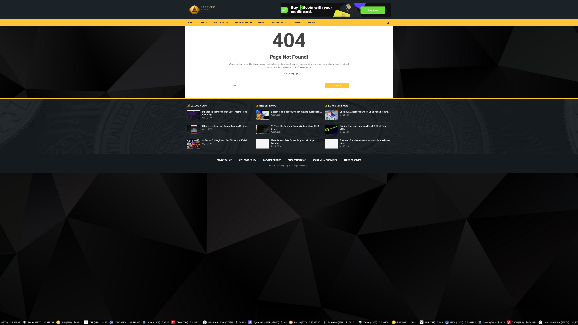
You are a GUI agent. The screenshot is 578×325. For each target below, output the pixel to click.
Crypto (203, 22)
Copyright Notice (272, 160)
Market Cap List (280, 22)
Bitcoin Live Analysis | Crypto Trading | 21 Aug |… (226, 126)
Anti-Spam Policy (247, 160)
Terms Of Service (352, 160)
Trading (311, 22)
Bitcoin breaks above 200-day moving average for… (296, 112)
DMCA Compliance (297, 160)
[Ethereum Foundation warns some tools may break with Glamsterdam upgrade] (331, 144)
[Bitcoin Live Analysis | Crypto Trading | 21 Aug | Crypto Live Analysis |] (193, 129)
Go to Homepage (290, 74)
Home (191, 22)
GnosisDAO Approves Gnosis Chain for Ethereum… (364, 112)
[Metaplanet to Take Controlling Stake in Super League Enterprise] (262, 144)
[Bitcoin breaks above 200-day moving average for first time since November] (262, 115)
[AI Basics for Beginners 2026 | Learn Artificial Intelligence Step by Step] (193, 144)
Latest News (219, 22)
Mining (297, 22)
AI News (262, 22)
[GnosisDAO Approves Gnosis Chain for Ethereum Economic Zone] (331, 115)
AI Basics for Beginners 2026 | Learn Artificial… (225, 140)
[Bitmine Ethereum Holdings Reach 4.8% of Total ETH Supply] (331, 129)
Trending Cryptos (243, 22)
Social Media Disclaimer (325, 160)
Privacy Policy (224, 160)
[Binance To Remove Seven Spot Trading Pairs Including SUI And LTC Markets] (193, 115)
